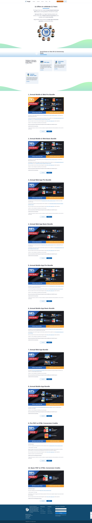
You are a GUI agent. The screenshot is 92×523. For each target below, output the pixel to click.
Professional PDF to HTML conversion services (50, 115)
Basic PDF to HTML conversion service (45, 490)
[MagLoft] (28, 1)
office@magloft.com (28, 518)
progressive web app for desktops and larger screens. (42, 119)
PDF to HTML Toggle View (50, 206)
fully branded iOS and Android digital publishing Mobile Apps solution (42, 407)
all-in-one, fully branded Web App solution (38, 370)
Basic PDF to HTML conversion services (51, 159)
